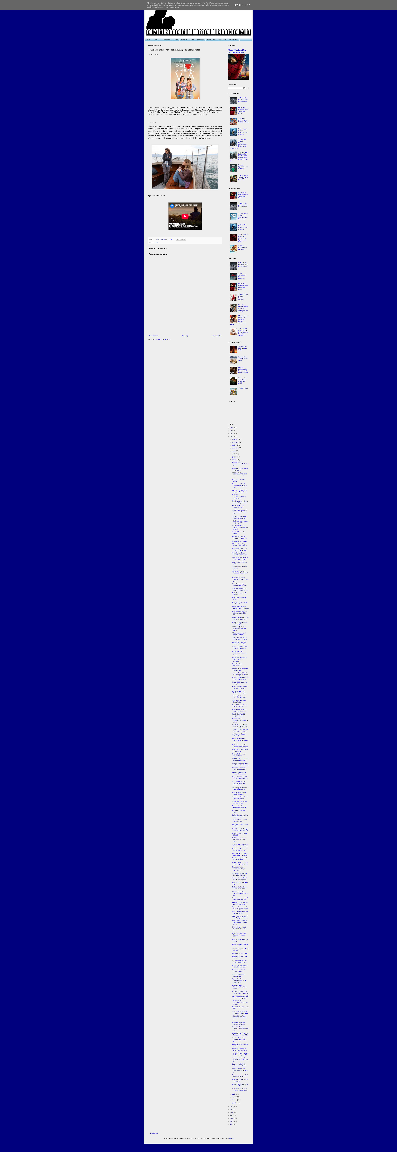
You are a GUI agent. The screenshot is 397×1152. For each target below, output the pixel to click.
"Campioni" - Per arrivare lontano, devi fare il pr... (240, 517)
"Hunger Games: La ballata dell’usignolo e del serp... (240, 863)
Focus (176, 39)
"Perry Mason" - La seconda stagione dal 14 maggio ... (240, 854)
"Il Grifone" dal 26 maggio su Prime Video (240, 603)
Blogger (231, 1138)
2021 (232, 1109)
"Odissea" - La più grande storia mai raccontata (243, 99)
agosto (234, 451)
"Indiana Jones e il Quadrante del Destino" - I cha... (240, 463)
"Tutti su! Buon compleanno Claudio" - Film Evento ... (240, 845)
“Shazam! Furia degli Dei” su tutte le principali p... (239, 878)
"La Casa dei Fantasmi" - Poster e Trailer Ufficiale (240, 745)
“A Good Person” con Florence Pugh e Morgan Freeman (240, 527)
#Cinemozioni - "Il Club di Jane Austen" (243, 358)
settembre (235, 448)
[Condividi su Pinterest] (185, 240)
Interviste (200, 39)
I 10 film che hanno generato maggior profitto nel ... (240, 522)
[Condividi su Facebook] (183, 240)
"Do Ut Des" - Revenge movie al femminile (238, 1023)
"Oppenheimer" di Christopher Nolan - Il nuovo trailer (239, 980)
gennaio (234, 1103)
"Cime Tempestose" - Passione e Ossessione (242, 276)
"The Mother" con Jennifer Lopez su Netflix (239, 802)
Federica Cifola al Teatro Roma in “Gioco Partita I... (239, 1017)
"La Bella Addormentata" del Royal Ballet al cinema (240, 678)
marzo (234, 1097)
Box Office (222, 39)
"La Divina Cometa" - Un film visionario (239, 957)
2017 (232, 1121)
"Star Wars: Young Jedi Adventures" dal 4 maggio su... (240, 1059)
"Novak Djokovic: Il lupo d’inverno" (243, 166)
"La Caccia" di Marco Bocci (240, 953)
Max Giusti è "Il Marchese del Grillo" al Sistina (239, 874)
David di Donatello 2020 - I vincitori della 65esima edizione (243, 370)
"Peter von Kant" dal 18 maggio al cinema (239, 793)
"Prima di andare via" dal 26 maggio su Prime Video (240, 618)
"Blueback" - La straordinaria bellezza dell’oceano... (239, 496)
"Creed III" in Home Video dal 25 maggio (240, 623)
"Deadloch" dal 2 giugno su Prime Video (240, 469)
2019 (232, 1115)
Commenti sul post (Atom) (162, 339)
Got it (247, 5)
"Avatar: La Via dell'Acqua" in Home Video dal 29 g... (240, 647)
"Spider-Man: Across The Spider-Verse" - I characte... (239, 659)
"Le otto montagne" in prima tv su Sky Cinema (240, 858)
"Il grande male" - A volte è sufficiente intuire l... (240, 1075)
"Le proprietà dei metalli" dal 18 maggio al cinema (240, 777)
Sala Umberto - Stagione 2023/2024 (239, 735)
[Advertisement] (185, 317)
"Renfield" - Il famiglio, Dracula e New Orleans (239, 537)
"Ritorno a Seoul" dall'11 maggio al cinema (239, 970)
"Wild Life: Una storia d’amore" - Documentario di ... (240, 579)
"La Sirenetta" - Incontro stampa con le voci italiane (240, 607)
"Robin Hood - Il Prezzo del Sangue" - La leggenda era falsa (243, 238)
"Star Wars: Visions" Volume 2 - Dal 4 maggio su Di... (240, 1054)
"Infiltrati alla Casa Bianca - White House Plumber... (240, 888)
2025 (232, 431)
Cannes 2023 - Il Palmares (239, 541)
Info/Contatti (154, 1133)
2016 (232, 1124)
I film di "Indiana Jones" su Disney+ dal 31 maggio (240, 730)
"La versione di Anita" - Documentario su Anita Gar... (239, 485)
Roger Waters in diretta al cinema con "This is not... (240, 638)
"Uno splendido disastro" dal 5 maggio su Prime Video (240, 1034)
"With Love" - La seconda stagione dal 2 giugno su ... (239, 474)
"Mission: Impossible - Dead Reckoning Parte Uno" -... (240, 764)
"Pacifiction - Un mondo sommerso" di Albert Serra (239, 839)
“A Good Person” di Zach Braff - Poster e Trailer (239, 961)
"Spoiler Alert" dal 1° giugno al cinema (238, 506)
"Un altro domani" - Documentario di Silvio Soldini (239, 987)
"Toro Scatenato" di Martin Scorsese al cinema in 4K (240, 1012)
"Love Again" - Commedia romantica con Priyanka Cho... (239, 922)
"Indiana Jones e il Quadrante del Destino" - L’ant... (240, 720)
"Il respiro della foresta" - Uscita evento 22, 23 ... (239, 710)
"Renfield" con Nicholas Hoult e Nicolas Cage (239, 643)
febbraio (234, 1100)
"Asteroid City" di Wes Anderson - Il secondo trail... (239, 628)
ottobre (234, 445)
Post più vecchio (216, 336)
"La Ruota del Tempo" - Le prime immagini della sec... (240, 613)
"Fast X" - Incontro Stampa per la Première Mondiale (240, 829)
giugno (234, 457)
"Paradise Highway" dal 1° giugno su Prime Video (239, 491)
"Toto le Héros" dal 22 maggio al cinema (238, 715)
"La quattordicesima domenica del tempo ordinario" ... (238, 868)
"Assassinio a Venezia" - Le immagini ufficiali (240, 797)
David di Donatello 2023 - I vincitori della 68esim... (240, 903)
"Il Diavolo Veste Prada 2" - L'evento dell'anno (243, 297)
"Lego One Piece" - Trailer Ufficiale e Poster (243, 120)
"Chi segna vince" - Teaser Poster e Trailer (239, 820)
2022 (232, 1106)
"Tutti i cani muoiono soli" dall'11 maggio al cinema (240, 908)
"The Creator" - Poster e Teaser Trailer (239, 701)
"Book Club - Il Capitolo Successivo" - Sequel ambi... (239, 935)
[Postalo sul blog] (179, 240)
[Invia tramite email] (177, 240)
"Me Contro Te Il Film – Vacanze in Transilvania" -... (240, 573)
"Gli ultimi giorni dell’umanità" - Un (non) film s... (240, 1002)
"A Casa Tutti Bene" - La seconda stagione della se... (239, 1039)
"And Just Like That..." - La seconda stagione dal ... (240, 759)
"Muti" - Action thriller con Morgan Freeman (240, 912)
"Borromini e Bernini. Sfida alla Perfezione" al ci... (240, 849)
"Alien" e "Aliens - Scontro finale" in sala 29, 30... (240, 558)
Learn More (238, 5)
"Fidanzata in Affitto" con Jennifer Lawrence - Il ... (240, 807)
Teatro (192, 39)
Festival (184, 39)
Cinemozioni (233, 39)
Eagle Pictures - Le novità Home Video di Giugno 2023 (239, 511)
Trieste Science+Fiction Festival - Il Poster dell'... (240, 554)
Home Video (211, 39)
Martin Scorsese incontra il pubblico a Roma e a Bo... (240, 589)
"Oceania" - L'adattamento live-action (242, 247)
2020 (232, 1112)
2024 (232, 433)
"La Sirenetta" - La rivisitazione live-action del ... (239, 653)
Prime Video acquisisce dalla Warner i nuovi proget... (240, 997)
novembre (235, 442)
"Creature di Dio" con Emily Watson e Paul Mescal (240, 1085)
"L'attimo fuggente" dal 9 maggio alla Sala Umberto (240, 992)
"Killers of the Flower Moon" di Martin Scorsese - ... (240, 740)
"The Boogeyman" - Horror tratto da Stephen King (240, 502)
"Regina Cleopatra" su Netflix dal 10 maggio (239, 692)
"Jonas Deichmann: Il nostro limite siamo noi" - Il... (240, 705)
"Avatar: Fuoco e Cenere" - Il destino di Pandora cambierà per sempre (239, 320)
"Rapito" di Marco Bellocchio (237, 664)
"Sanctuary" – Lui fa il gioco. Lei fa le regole (239, 696)
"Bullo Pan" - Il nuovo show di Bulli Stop (240, 750)
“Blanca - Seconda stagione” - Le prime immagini (240, 966)
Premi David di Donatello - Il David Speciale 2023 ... (240, 1089)
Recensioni (166, 39)
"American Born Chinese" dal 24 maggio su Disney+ (240, 674)
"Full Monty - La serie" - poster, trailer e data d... (239, 768)
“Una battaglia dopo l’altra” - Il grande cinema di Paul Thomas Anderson (243, 332)
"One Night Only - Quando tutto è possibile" (243, 177)
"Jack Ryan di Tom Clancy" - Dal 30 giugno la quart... (240, 917)
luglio (234, 454)
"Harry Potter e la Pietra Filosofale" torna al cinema (243, 131)
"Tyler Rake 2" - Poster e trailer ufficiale (239, 755)
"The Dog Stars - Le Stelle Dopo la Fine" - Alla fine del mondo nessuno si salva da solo (239, 157)
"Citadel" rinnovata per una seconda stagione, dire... (240, 584)
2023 (232, 436)
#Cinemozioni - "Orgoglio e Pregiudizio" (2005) (242, 380)
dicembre (235, 439)
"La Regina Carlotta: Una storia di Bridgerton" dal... (240, 1049)
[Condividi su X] (181, 240)
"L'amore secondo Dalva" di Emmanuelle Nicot (240, 945)
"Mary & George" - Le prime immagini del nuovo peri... (238, 783)
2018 (232, 1118)
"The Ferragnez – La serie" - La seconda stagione (240, 788)
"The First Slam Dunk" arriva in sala (238, 975)
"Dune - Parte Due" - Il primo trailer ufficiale (239, 1065)
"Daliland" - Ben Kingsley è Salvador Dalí (240, 669)
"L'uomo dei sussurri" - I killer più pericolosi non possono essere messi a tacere (238, 144)
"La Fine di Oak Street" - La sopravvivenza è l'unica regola (243, 216)
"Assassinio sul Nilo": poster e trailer (242, 348)
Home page (185, 336)
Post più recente (153, 336)
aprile (234, 1094)
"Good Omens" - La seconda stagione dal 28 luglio (240, 898)
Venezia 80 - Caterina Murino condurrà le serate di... (240, 893)
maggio (234, 460)
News (149, 39)
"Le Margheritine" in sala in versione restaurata (240, 816)
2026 (232, 428)
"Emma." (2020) (243, 388)
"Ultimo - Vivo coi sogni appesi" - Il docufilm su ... (240, 544)
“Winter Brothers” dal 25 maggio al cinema (239, 634)
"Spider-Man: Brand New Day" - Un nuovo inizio (243, 110)
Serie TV (156, 39)
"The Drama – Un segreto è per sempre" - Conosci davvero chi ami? (243, 308)
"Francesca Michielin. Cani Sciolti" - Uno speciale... (240, 549)
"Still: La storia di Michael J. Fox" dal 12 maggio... (240, 687)
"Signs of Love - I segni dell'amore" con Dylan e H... (239, 928)
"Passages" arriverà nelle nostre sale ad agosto (239, 773)
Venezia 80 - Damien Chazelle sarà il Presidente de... (240, 1028)
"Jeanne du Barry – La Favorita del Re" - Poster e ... (240, 1070)
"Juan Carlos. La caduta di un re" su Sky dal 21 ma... (240, 725)
